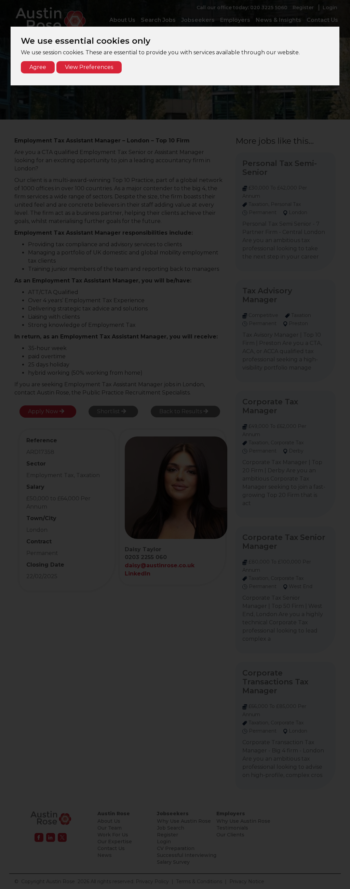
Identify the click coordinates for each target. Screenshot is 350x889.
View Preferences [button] (89, 67)
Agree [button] (37, 67)
